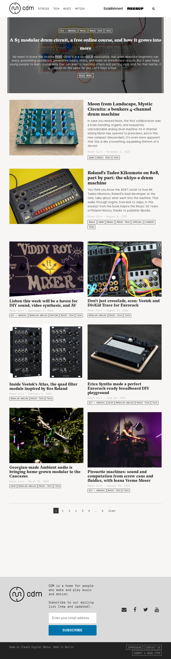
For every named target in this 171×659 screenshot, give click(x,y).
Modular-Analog (38, 315)
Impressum (134, 647)
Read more (85, 75)
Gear (91, 157)
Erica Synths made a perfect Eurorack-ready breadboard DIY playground (118, 388)
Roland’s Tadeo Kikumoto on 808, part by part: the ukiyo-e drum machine (123, 178)
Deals (92, 222)
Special (137, 222)
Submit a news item (147, 653)
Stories (43, 8)
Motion (80, 8)
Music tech (96, 30)
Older (112, 510)
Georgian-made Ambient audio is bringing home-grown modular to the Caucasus (44, 471)
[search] (153, 9)
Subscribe (72, 630)
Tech (56, 8)
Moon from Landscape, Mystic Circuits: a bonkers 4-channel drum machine (120, 109)
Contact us (153, 647)
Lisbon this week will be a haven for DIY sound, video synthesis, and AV (43, 303)
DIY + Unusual (68, 30)
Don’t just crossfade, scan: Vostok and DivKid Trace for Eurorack (124, 303)
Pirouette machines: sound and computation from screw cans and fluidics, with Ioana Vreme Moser (120, 476)
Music (67, 8)
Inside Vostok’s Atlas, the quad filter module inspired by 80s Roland (43, 386)
